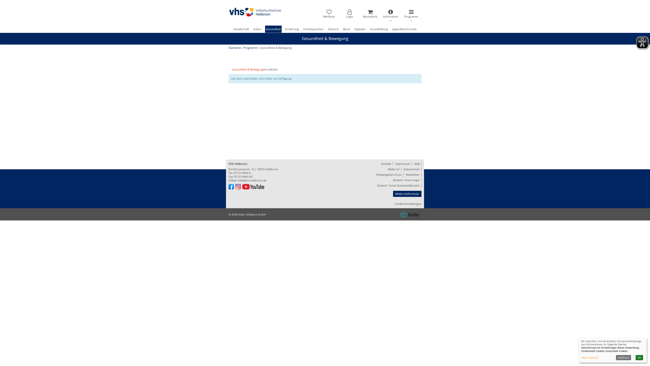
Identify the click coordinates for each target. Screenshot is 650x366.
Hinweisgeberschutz (389, 175)
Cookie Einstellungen (408, 204)
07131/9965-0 (242, 173)
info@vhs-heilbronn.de (251, 180)
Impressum (402, 164)
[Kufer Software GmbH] (410, 213)
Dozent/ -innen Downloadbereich (398, 185)
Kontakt (386, 164)
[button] (349, 14)
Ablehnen (623, 357)
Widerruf (393, 169)
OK (639, 357)
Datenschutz (412, 169)
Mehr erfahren (589, 357)
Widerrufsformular (407, 194)
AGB (417, 164)
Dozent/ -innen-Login (406, 180)
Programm (250, 48)
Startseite (235, 48)
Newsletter (413, 175)
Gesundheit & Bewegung (247, 69)
